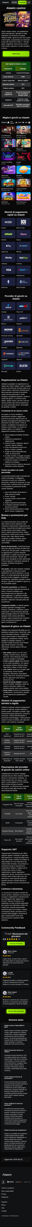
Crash (19, 122)
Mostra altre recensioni (16, 1011)
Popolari (4, 122)
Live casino (12, 122)
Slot (26, 122)
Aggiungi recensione (16, 943)
